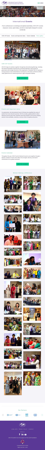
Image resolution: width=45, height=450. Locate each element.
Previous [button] (3, 415)
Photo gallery (39, 35)
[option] (9, 415)
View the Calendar (22, 164)
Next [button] (42, 415)
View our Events (22, 78)
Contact (31, 429)
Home (3, 7)
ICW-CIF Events (6, 35)
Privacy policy (23, 429)
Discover (22, 121)
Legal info (14, 429)
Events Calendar (31, 35)
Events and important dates (18, 35)
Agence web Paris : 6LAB (22, 447)
